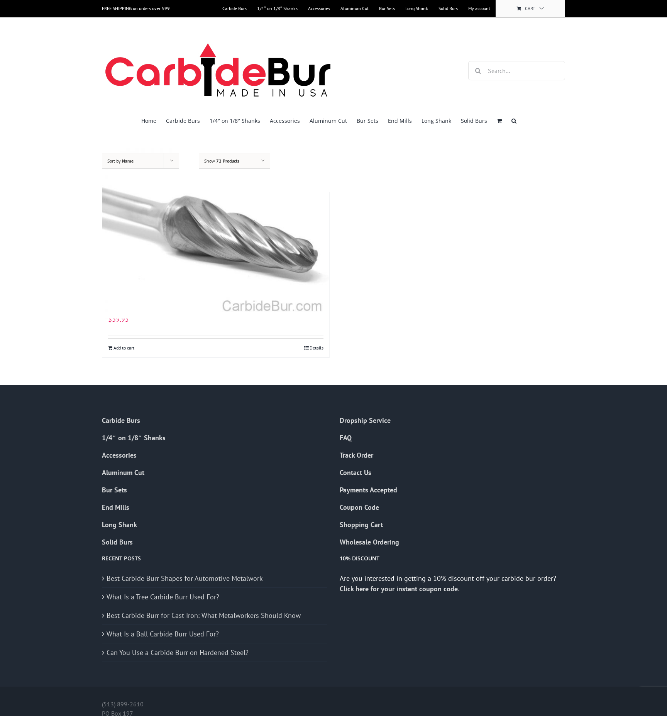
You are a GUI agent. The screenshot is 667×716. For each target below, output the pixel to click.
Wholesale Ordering (369, 542)
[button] (513, 120)
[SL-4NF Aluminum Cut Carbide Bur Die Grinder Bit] (215, 233)
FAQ (346, 437)
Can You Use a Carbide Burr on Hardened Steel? (178, 652)
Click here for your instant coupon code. (400, 588)
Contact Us (355, 472)
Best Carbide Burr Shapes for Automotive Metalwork (185, 578)
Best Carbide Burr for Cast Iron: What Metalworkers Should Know (204, 615)
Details (316, 348)
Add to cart (123, 348)
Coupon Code (359, 507)
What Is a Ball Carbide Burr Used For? (163, 633)
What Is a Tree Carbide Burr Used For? (163, 596)
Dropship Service (365, 420)
